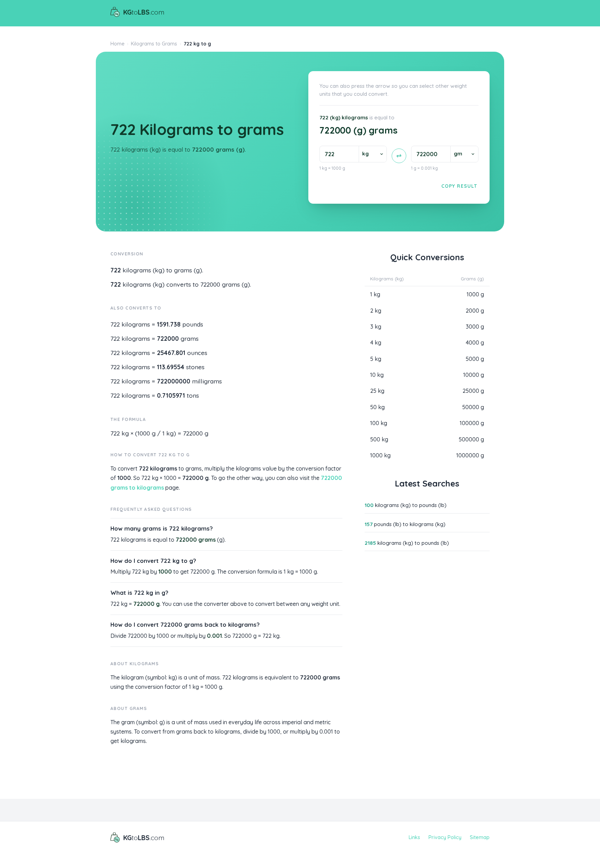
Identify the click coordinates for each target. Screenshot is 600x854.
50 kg (377, 407)
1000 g (475, 294)
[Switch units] (399, 156)
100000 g (472, 423)
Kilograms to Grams (154, 44)
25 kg (377, 390)
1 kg (375, 294)
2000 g (475, 310)
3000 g (475, 326)
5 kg (375, 358)
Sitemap (480, 837)
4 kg (375, 342)
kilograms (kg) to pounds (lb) (406, 505)
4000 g (475, 342)
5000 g (475, 358)
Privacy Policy (444, 837)
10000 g (473, 374)
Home (117, 44)
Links (414, 837)
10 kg (377, 374)
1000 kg (380, 455)
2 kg (375, 310)
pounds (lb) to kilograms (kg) (405, 524)
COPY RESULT (459, 186)
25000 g (473, 390)
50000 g (473, 407)
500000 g (471, 439)
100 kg (378, 423)
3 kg (375, 326)
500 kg (379, 439)
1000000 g (470, 455)
